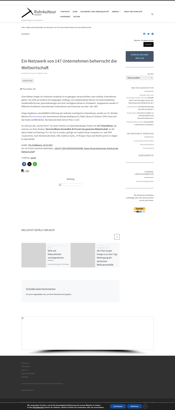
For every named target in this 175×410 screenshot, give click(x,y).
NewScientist (35, 116)
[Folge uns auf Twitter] (148, 34)
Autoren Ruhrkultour (28, 373)
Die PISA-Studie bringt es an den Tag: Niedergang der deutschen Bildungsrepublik (107, 257)
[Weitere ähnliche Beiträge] (117, 237)
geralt (33, 157)
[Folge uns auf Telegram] (153, 34)
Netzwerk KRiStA (146, 144)
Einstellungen (38, 407)
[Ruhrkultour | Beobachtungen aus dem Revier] (27, 12)
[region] (87, 336)
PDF (27, 171)
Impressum (25, 363)
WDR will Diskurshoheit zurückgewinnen (56, 254)
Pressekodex (147, 148)
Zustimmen (117, 406)
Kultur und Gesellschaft (34, 27)
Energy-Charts (132, 113)
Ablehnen (134, 406)
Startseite (24, 377)
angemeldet (37, 294)
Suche (148, 44)
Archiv (151, 74)
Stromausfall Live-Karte (135, 122)
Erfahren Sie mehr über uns (139, 56)
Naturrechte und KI (27, 390)
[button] (24, 164)
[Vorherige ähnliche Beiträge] (111, 237)
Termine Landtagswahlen (145, 181)
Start (23, 27)
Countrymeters (132, 107)
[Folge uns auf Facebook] (144, 34)
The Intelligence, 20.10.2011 (40, 145)
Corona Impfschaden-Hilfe (143, 141)
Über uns (24, 370)
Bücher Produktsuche (144, 40)
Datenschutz (25, 366)
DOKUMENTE (146, 155)
